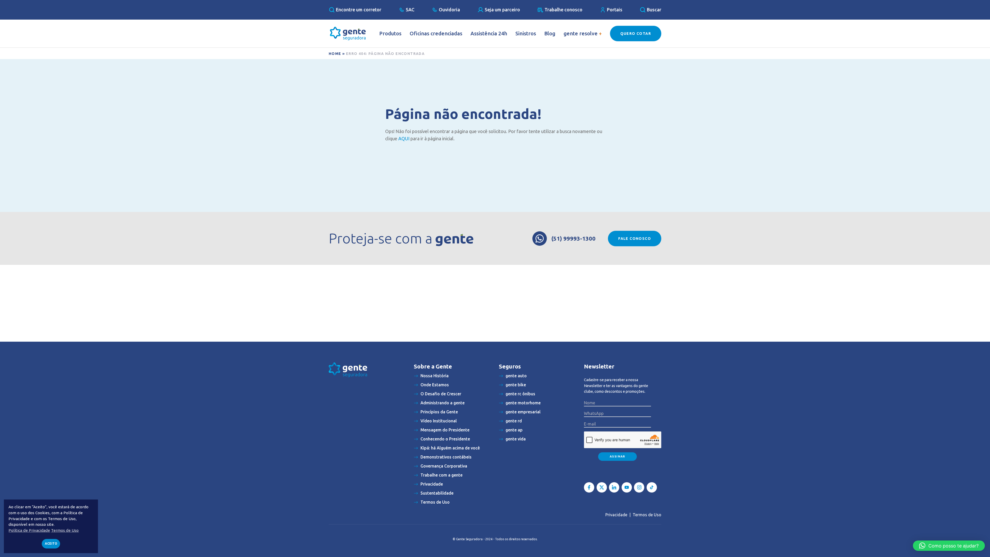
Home (335, 54)
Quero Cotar (635, 33)
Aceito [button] (51, 543)
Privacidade (616, 514)
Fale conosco (634, 238)
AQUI (403, 138)
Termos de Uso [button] (65, 530)
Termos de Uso (647, 514)
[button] (949, 545)
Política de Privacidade (29, 530)
